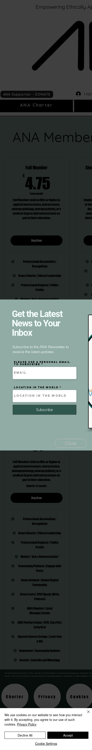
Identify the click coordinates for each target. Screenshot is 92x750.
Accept (68, 735)
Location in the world (36, 387)
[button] (70, 443)
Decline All (25, 735)
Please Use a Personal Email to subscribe (42, 363)
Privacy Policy (26, 724)
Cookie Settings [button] (46, 743)
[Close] (85, 714)
